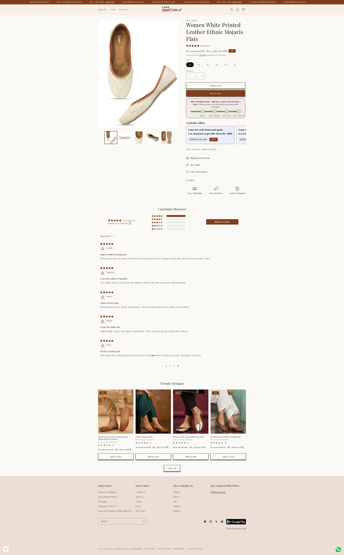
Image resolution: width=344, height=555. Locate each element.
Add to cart (115, 456)
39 (218, 65)
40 (227, 65)
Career (139, 501)
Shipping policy (179, 549)
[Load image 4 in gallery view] (152, 137)
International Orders (107, 497)
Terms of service (164, 549)
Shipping (202, 55)
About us (140, 497)
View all (172, 468)
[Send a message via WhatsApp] (338, 549)
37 (200, 65)
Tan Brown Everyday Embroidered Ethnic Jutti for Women (113, 438)
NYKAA (176, 497)
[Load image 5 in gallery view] (166, 137)
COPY (213, 140)
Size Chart (140, 511)
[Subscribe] (143, 521)
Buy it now (215, 93)
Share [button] (191, 180)
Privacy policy (150, 549)
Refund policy (137, 549)
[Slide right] (176, 137)
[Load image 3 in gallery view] (138, 137)
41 (236, 65)
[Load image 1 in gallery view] (111, 137)
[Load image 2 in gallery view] (125, 137)
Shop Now (110, 2)
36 (190, 64)
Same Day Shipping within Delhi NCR (115, 511)
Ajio (175, 501)
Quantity (190, 71)
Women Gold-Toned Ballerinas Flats (188, 437)
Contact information (195, 549)
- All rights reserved (121, 549)
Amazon (176, 506)
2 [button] (170, 365)
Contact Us (141, 492)
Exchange (102, 501)
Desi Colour (109, 549)
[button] (102, 9)
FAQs (138, 506)
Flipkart (176, 511)
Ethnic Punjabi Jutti (144, 437)
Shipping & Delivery (107, 506)
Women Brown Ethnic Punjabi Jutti (226, 437)
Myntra (176, 492)
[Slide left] (101, 137)
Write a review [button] (222, 221)
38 (209, 65)
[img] (107, 243)
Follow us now (218, 492)
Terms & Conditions (107, 492)
